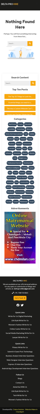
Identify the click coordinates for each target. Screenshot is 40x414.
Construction (24, 182)
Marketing (29, 192)
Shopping (10, 182)
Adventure (17, 153)
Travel (15, 172)
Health (19, 148)
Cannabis (12, 148)
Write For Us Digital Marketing (20, 316)
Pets (16, 182)
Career (16, 201)
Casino (30, 139)
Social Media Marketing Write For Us (20, 333)
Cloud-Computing (19, 187)
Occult (31, 201)
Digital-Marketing (14, 197)
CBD (29, 148)
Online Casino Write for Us (20, 329)
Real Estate (12, 124)
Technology (20, 129)
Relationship (11, 177)
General (23, 139)
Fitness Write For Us (20, 347)
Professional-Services (14, 163)
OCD (15, 158)
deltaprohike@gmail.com (24, 289)
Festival (10, 139)
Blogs (20, 378)
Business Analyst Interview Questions (20, 356)
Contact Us (20, 383)
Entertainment (26, 197)
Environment (20, 192)
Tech (25, 134)
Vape (24, 148)
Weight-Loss (23, 158)
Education (28, 124)
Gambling (11, 129)
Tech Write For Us (20, 395)
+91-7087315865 (21, 293)
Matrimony (23, 201)
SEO (10, 172)
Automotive (27, 143)
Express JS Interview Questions (20, 364)
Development (28, 163)
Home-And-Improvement (14, 134)
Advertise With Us (20, 387)
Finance (22, 172)
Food (16, 139)
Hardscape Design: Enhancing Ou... (20, 113)
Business (12, 143)
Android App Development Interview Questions (20, 368)
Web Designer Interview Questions (20, 360)
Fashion (31, 134)
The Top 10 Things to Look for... (20, 95)
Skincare (29, 129)
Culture (29, 172)
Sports (8, 187)
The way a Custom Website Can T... (20, 107)
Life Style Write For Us (20, 320)
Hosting (8, 201)
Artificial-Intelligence (13, 168)
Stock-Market (21, 177)
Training (24, 168)
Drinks (31, 177)
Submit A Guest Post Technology (20, 351)
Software (8, 153)
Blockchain (30, 187)
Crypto (20, 124)
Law (32, 182)
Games (31, 168)
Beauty (25, 153)
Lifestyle (32, 153)
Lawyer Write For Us (20, 337)
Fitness (19, 143)
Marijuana (10, 192)
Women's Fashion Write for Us (20, 325)
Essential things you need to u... (20, 101)
